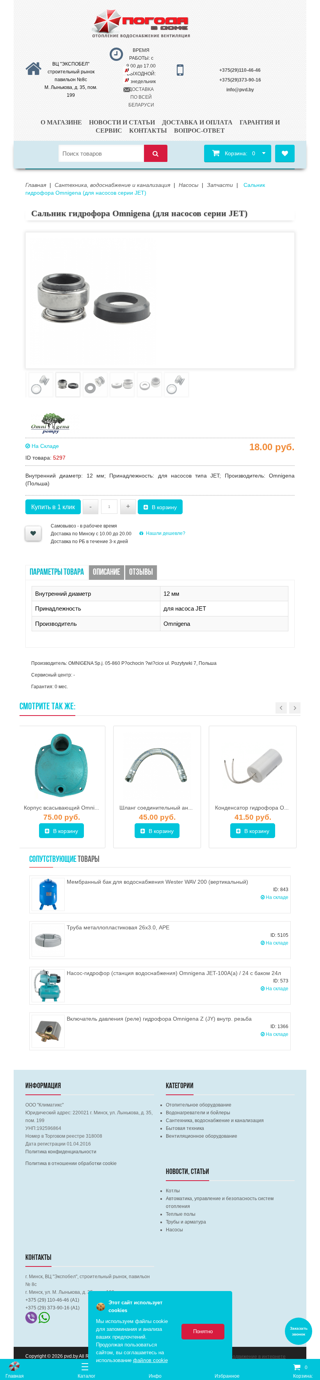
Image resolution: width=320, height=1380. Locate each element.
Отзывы (141, 572)
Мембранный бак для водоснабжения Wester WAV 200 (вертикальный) (157, 882)
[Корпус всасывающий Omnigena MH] (61, 766)
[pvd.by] (14, 1365)
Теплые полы (181, 1214)
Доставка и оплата (197, 122)
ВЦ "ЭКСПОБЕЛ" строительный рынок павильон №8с (71, 71)
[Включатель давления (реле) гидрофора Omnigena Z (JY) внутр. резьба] (48, 1031)
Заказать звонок (299, 1331)
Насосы (174, 1230)
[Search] (155, 153)
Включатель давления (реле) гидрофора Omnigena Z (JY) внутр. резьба (159, 1019)
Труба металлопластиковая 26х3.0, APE (118, 927)
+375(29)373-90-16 (240, 80)
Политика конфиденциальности (60, 1151)
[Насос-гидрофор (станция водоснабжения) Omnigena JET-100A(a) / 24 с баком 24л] (48, 985)
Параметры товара (57, 572)
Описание (106, 572)
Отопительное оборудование (198, 1105)
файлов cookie (150, 1360)
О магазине (61, 122)
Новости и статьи (122, 122)
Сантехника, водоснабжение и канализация (215, 1120)
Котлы (173, 1191)
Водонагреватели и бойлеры (198, 1112)
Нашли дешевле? (165, 533)
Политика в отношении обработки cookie (71, 1163)
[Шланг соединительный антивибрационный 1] (157, 766)
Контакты (148, 130)
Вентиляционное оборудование (201, 1136)
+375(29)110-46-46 (240, 70)
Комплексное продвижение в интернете (241, 1356)
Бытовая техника (185, 1128)
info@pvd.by (240, 89)
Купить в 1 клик (53, 507)
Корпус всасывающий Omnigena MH (70, 808)
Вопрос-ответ (199, 130)
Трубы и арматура (186, 1222)
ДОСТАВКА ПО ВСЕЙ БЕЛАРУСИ (141, 97)
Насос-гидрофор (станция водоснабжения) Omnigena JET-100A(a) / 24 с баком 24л (174, 973)
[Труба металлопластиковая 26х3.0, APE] (48, 940)
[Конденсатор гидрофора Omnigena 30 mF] (252, 766)
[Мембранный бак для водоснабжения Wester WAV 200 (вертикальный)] (48, 894)
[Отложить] (33, 533)
